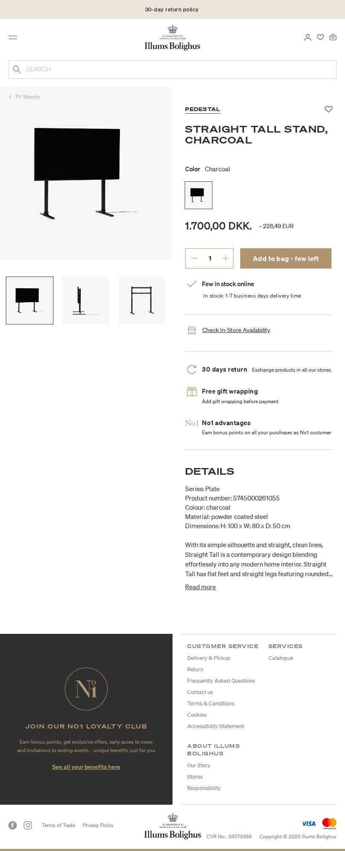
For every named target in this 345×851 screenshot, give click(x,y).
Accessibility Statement (215, 726)
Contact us (200, 692)
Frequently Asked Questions (221, 680)
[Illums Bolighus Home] (173, 37)
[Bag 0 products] (333, 36)
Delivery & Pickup (209, 658)
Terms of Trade (58, 825)
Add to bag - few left (286, 258)
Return (195, 669)
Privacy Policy (98, 825)
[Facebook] (12, 825)
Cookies (197, 714)
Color (207, 169)
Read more (200, 586)
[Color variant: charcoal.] (198, 195)
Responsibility (204, 788)
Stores (195, 776)
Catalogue (280, 658)
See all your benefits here (86, 767)
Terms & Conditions (210, 703)
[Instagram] (28, 825)
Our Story (198, 765)
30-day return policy (172, 9)
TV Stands (27, 96)
